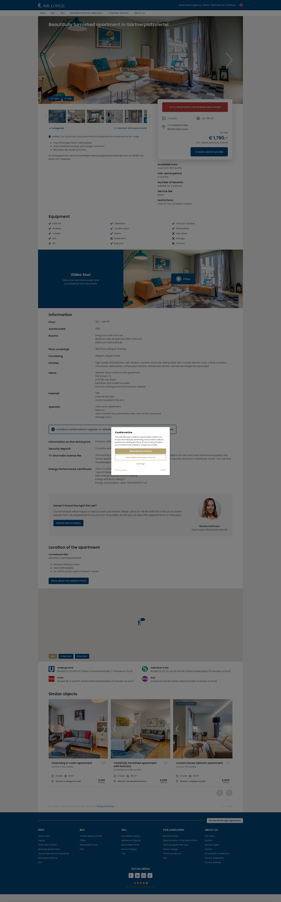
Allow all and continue (141, 451)
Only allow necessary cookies (140, 457)
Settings (140, 463)
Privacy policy (121, 470)
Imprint (163, 470)
